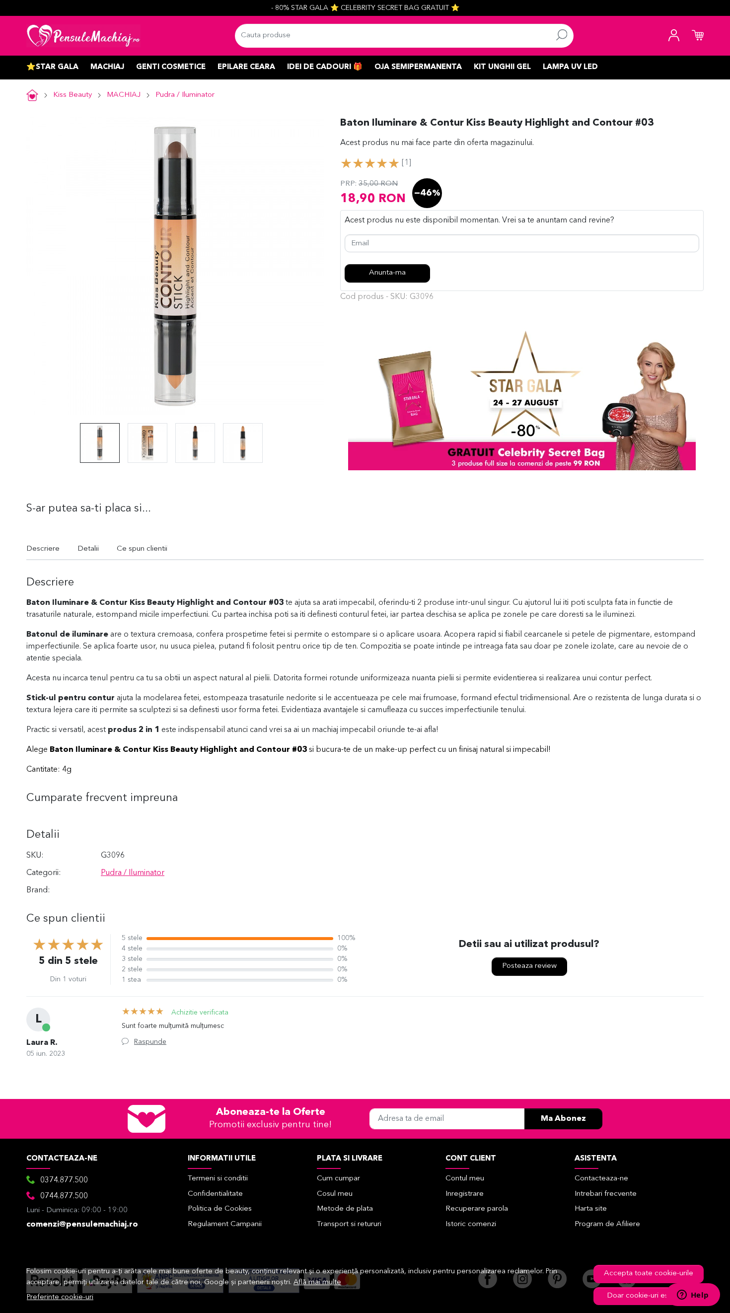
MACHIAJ (107, 67)
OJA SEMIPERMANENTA (418, 67)
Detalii (88, 549)
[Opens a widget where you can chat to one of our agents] (692, 1295)
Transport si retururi (349, 1224)
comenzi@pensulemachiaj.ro (82, 1225)
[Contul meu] (674, 36)
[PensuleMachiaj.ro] (83, 36)
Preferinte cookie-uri (60, 1297)
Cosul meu (335, 1194)
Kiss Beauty (72, 95)
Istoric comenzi (470, 1224)
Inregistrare (464, 1194)
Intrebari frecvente (606, 1194)
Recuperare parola (476, 1209)
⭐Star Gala (52, 67)
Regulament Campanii (225, 1224)
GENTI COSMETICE (171, 67)
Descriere (43, 549)
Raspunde (150, 1041)
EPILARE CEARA (246, 67)
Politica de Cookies (220, 1209)
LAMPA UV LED (570, 67)
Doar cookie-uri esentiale (649, 1296)
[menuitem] (100, 443)
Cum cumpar (338, 1178)
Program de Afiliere (607, 1224)
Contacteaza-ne (601, 1178)
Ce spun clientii (142, 549)
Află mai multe (317, 1282)
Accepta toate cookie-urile (648, 1273)
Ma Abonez (563, 1119)
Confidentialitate (215, 1194)
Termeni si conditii (218, 1178)
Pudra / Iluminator (185, 95)
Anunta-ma (387, 273)
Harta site (591, 1209)
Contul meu (464, 1178)
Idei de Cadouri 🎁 (325, 67)
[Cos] (698, 36)
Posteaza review (529, 966)
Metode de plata (345, 1209)
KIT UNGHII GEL (502, 67)
